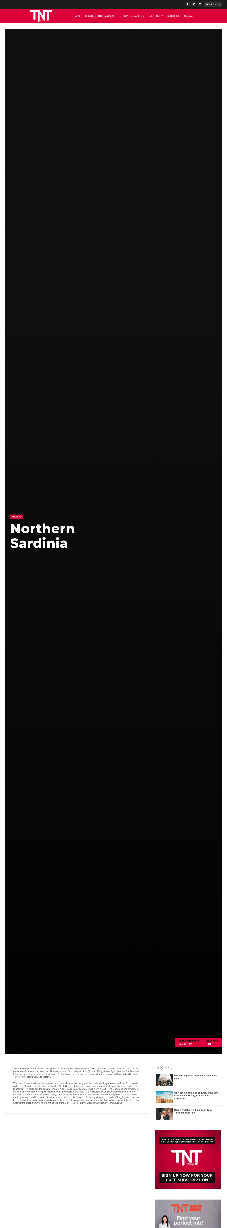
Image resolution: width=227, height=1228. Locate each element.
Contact (189, 16)
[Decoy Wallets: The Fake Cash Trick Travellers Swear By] (164, 1114)
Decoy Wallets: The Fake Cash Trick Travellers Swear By (193, 1111)
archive (16, 516)
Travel (76, 16)
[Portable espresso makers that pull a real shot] (164, 1080)
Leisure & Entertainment (100, 16)
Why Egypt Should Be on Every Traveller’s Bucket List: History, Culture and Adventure (196, 1095)
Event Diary (156, 16)
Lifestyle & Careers (132, 16)
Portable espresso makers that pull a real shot (195, 1077)
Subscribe (173, 16)
